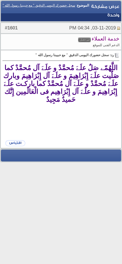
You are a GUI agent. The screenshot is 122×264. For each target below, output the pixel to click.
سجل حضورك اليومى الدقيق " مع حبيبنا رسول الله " (39, 5)
